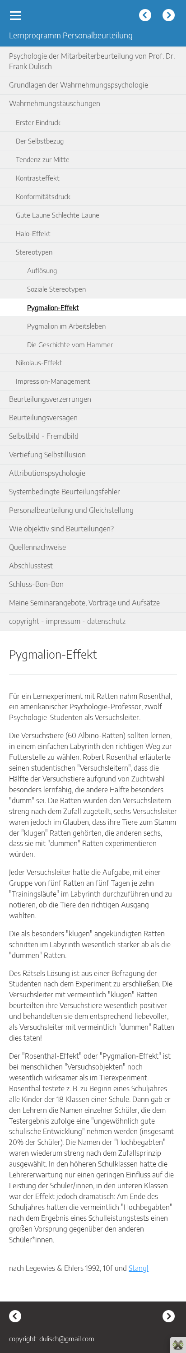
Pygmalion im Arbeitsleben (66, 325)
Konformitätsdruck (43, 196)
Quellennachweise (37, 547)
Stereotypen (34, 251)
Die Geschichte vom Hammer (70, 344)
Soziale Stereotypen (56, 288)
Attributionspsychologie (47, 473)
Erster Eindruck (38, 122)
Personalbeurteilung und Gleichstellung (71, 510)
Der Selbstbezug (40, 140)
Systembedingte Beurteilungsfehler (64, 491)
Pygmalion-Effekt (53, 307)
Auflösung (42, 270)
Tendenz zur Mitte (43, 159)
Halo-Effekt (33, 233)
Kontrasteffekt (38, 177)
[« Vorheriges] (146, 16)
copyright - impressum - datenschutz (67, 621)
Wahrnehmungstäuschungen (54, 103)
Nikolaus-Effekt (39, 362)
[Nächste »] (170, 16)
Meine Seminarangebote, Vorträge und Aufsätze (84, 602)
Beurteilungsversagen (43, 417)
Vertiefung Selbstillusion (47, 454)
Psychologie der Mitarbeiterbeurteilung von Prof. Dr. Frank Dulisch (92, 61)
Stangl (139, 1268)
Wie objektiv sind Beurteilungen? (61, 528)
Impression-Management (53, 381)
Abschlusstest (31, 565)
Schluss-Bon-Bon (36, 584)
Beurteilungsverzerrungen (50, 399)
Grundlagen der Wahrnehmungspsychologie (78, 84)
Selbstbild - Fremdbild (44, 436)
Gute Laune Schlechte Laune (57, 214)
